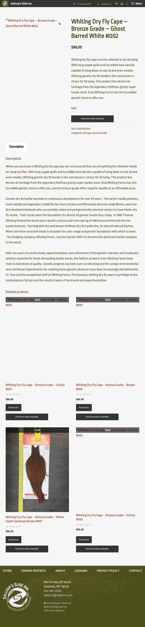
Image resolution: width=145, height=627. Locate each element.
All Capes (87, 133)
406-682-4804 (52, 591)
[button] (59, 23)
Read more (13, 407)
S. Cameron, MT (84, 4)
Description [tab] (16, 147)
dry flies (22, 172)
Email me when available (92, 118)
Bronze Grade (100, 133)
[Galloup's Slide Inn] (16, 3)
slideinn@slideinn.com (58, 595)
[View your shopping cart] (121, 3)
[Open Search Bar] (127, 3)
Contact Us (106, 4)
